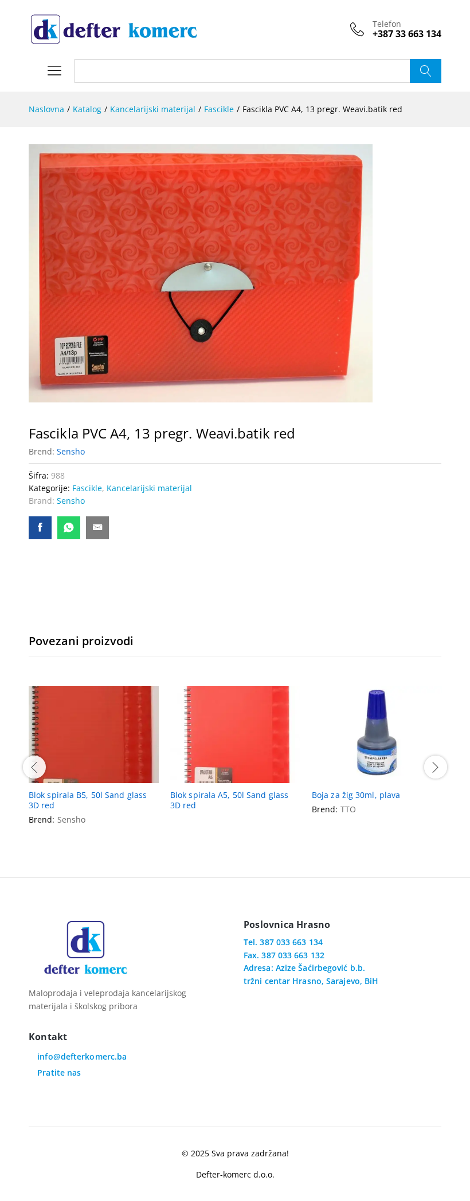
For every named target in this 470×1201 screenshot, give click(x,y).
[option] (93, 766)
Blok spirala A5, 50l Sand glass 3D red (229, 800)
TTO (348, 809)
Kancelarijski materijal (149, 488)
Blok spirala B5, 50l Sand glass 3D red (88, 800)
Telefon (387, 24)
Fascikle (87, 488)
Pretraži (425, 71)
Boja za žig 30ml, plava (356, 795)
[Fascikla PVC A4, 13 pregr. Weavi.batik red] (40, 527)
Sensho (71, 451)
